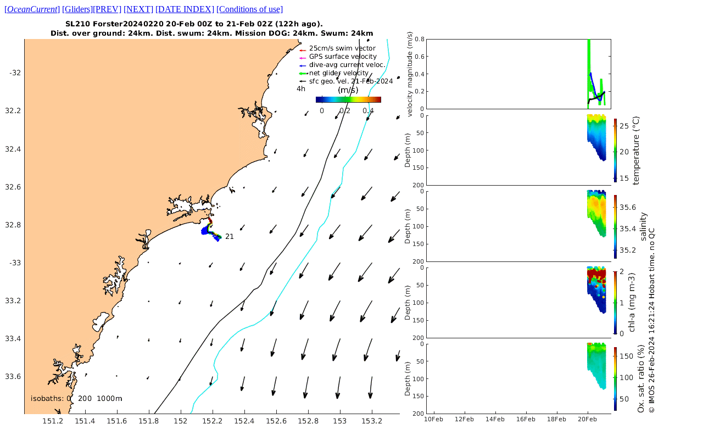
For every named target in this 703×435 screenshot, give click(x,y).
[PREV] (107, 9)
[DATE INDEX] (184, 9)
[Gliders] (77, 9)
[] (32, 9)
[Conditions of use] (249, 9)
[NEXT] (138, 9)
